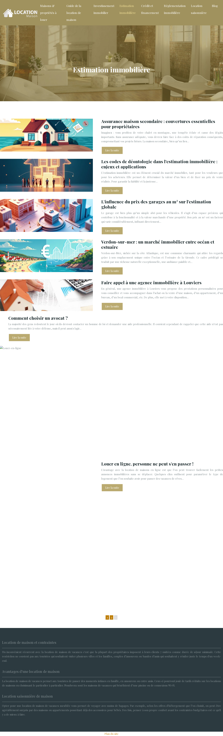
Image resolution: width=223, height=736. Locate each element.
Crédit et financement (150, 9)
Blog (215, 6)
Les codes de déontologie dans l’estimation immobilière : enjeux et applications (159, 163)
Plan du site (111, 733)
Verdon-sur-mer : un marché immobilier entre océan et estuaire (157, 244)
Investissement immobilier (104, 9)
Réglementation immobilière (175, 9)
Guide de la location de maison (73, 13)
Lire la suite (112, 150)
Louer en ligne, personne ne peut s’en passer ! (147, 464)
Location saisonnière (199, 9)
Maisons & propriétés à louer (48, 13)
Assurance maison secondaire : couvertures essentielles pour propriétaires (158, 123)
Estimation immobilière (128, 9)
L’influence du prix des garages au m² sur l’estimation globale (156, 204)
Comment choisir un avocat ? (38, 318)
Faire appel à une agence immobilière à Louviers (151, 282)
